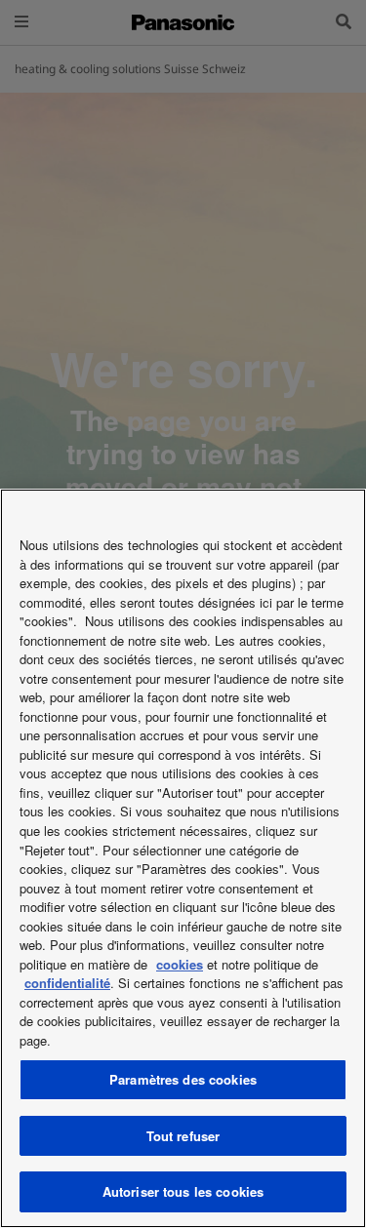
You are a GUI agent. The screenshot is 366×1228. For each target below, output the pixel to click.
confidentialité (67, 982)
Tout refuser (183, 1136)
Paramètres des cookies (183, 1079)
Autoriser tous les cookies (183, 1191)
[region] (183, 858)
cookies (179, 964)
